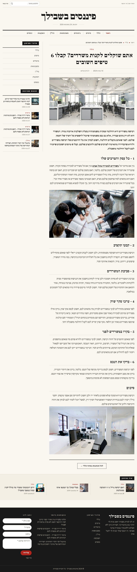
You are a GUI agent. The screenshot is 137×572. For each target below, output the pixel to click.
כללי (98, 33)
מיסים (88, 33)
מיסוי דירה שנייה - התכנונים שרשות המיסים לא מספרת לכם (51, 530)
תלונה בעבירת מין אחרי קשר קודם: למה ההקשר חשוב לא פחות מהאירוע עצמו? (51, 522)
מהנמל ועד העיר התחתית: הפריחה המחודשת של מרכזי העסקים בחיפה (52, 543)
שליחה (26, 553)
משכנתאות (64, 33)
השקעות (41, 33)
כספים (29, 33)
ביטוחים (77, 33)
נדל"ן (52, 33)
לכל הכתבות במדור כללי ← (92, 465)
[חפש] (12, 4)
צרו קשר (5, 4)
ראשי (108, 33)
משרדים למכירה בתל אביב (105, 166)
